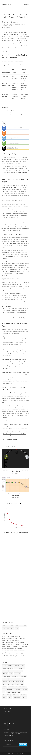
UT (17, 694)
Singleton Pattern (21, 686)
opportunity (9, 439)
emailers (5, 670)
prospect (15, 439)
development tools (8, 668)
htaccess (5, 673)
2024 (8, 625)
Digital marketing (19, 668)
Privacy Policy (7, 711)
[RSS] (14, 724)
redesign (11, 681)
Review (4, 684)
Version (5, 697)
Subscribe (23, 744)
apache (10, 665)
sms (4, 689)
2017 (12, 628)
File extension (13, 670)
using (13, 694)
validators (23, 694)
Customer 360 (7, 24)
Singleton (11, 686)
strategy (18, 689)
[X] (5, 724)
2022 (16, 625)
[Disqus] (15, 558)
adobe (4, 665)
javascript (15, 676)
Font (20, 670)
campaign (16, 665)
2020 (25, 625)
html (11, 673)
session (4, 686)
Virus (10, 697)
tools (8, 692)
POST (21, 678)
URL (19, 692)
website (24, 697)
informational (6, 676)
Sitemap (6, 716)
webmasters (17, 697)
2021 (21, 625)
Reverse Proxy (19, 681)
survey (25, 689)
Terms (5, 713)
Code (22, 665)
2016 (16, 628)
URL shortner (6, 694)
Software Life (10, 689)
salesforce (11, 684)
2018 (8, 628)
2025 (4, 625)
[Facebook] (10, 724)
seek (17, 684)
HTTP (16, 673)
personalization (13, 678)
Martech (5, 678)
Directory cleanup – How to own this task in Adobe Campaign (15, 470)
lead (5, 439)
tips (4, 692)
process (5, 681)
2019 (4, 628)
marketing (23, 676)
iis (19, 673)
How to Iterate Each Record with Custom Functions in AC (15, 494)
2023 (12, 625)
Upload (14, 692)
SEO (22, 684)
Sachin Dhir (6, 22)
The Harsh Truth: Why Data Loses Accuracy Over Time (15, 533)
